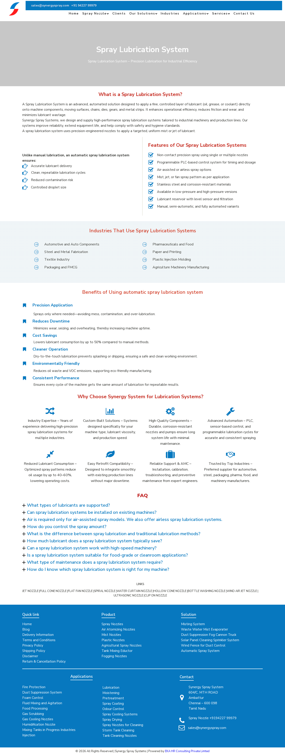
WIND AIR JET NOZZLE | (242, 591)
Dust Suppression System (42, 692)
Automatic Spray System (200, 651)
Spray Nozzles (112, 624)
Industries (170, 13)
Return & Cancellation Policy (44, 661)
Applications (194, 13)
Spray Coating (113, 703)
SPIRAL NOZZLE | (105, 591)
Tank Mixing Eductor (117, 651)
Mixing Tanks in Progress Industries (48, 730)
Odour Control (113, 709)
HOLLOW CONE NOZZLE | (170, 591)
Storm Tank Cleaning (118, 730)
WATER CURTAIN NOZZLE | (135, 591)
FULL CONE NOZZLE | (54, 591)
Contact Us (244, 13)
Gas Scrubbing (33, 714)
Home (74, 13)
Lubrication (110, 687)
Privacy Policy (32, 645)
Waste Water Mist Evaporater (204, 629)
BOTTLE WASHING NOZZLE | (207, 591)
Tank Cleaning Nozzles (119, 735)
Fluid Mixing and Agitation (42, 703)
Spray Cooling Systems (120, 714)
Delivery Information (38, 635)
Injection (28, 735)
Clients (119, 13)
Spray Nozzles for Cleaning (122, 725)
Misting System (193, 624)
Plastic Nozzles (113, 640)
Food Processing (35, 708)
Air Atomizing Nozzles (118, 629)
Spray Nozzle (94, 13)
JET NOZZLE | (31, 591)
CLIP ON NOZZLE (156, 596)
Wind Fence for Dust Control (203, 645)
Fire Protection (33, 687)
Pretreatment (113, 698)
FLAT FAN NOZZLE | (81, 591)
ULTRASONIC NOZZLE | (129, 596)
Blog (26, 629)
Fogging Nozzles (114, 656)
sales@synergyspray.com (207, 728)
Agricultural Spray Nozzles (122, 645)
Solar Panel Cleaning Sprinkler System (210, 640)
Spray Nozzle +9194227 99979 (212, 718)
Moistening (110, 693)
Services (220, 13)
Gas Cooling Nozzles (37, 719)
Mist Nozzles (111, 635)
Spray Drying (112, 719)
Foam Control (32, 698)
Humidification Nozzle (38, 724)
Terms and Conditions (38, 640)
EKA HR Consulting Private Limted (187, 751)
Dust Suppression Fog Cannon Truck (208, 635)
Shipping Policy (33, 651)
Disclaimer (30, 656)
